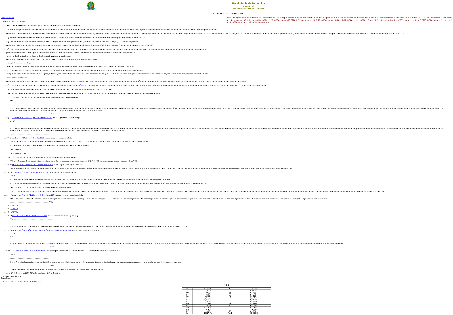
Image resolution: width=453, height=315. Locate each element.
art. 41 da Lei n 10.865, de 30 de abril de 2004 (28, 138)
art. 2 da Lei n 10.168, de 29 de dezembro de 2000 (30, 251)
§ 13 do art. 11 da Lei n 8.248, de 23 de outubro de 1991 (31, 97)
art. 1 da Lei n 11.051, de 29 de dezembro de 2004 (37, 195)
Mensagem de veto (7, 18)
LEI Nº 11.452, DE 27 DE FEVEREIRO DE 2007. (226, 13)
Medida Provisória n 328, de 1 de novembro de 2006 (85, 85)
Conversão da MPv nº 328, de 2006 (13, 21)
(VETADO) (14, 205)
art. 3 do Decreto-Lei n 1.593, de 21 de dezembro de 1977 (32, 165)
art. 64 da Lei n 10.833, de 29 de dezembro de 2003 (30, 172)
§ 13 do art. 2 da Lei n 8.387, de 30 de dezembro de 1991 (32, 118)
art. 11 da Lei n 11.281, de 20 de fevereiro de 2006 (29, 216)
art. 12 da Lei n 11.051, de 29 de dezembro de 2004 (30, 157)
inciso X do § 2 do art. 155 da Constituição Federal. (248, 85)
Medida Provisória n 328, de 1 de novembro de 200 (209, 34)
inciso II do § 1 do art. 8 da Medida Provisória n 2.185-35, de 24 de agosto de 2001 (41, 230)
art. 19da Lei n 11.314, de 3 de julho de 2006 (28, 187)
